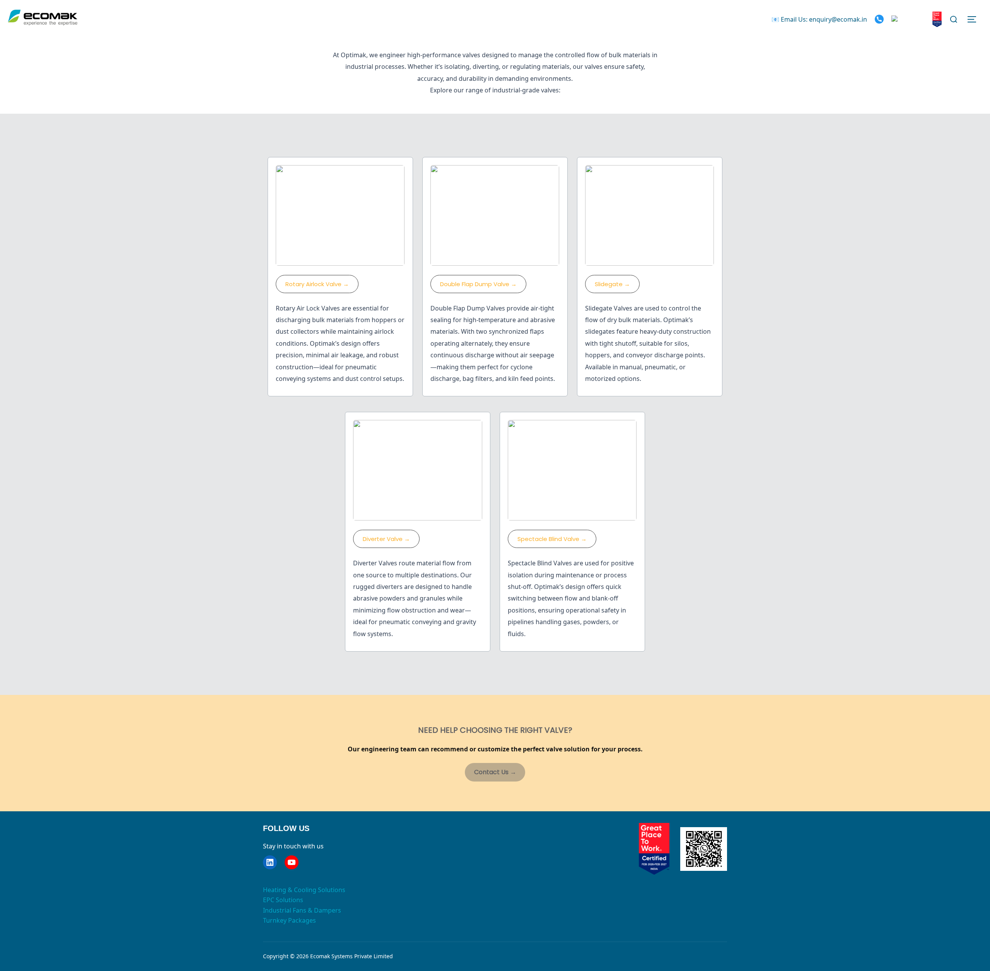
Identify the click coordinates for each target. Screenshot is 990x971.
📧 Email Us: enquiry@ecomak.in (819, 19)
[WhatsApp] (909, 19)
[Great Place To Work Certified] (937, 19)
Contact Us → (495, 772)
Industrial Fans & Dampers (302, 910)
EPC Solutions (283, 900)
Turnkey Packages (289, 920)
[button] (317, 284)
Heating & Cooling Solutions (304, 890)
